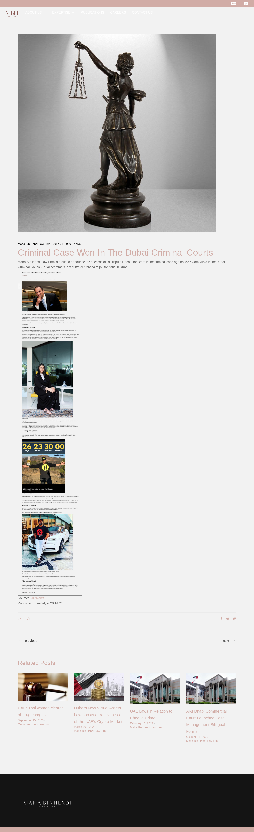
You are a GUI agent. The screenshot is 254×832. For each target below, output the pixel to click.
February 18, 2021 (141, 723)
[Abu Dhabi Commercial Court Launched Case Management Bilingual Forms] (211, 688)
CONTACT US (142, 12)
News (77, 243)
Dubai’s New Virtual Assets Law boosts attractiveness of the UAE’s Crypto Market (98, 715)
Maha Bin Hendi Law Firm (34, 243)
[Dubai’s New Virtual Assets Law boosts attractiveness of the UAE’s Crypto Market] (99, 687)
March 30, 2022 (84, 726)
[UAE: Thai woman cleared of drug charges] (43, 687)
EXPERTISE (61, 12)
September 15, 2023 (31, 720)
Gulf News (37, 598)
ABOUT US (33, 12)
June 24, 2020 (62, 243)
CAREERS (118, 12)
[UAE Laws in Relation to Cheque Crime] (155, 688)
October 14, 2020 (197, 736)
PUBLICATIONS (92, 12)
